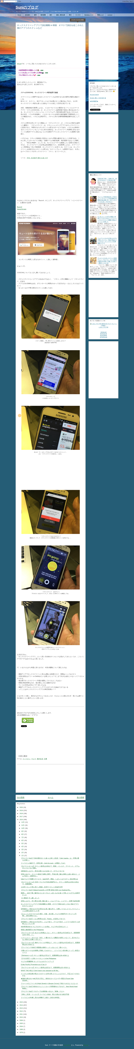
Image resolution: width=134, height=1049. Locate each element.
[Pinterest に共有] (26, 756)
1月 (22, 855)
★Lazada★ (103, 335)
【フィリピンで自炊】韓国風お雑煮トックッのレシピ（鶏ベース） (44, 947)
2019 (21, 810)
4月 (22, 846)
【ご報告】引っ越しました (30, 898)
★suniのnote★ (94, 94)
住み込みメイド (88, 15)
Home (19, 15)
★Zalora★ (103, 332)
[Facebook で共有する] (25, 756)
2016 (21, 819)
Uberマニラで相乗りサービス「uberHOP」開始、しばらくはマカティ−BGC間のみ (49, 879)
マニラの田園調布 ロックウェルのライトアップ (37, 961)
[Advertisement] (50, 47)
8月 (22, 834)
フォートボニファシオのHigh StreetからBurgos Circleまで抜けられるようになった (49, 983)
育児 (70, 15)
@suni (19, 64)
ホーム (50, 797)
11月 (23, 825)
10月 (23, 828)
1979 (21, 1032)
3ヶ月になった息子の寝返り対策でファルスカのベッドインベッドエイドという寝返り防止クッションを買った (107, 219)
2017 (21, 816)
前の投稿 (80, 797)
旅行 (51, 15)
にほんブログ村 (103, 327)
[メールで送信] (19, 756)
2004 (21, 1026)
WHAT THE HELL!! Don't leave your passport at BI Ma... (40, 970)
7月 (22, 837)
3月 (22, 849)
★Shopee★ (103, 334)
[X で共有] (23, 756)
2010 (21, 1017)
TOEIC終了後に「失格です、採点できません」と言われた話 (107, 179)
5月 (22, 843)
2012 (21, 1011)
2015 (21, 1002)
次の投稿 (20, 797)
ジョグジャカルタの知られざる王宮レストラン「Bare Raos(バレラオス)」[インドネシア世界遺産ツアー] (107, 240)
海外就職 (43, 15)
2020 (21, 807)
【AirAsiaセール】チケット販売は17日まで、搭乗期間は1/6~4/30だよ (45, 955)
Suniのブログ (27, 7)
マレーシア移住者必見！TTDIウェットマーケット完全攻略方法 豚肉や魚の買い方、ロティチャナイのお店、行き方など (108, 199)
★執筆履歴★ (94, 101)
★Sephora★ (103, 337)
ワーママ (77, 15)
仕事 (45, 759)
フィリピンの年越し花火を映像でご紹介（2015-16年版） (40, 997)
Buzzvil (19, 207)
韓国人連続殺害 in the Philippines (32, 930)
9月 (22, 831)
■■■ (42, 70)
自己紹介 (27, 15)
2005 (21, 1023)
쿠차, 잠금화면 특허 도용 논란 (37, 158)
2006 (21, 1020)
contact (110, 15)
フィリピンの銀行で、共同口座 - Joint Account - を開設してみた (43, 863)
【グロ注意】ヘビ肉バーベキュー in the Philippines (38, 958)
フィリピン (26, 759)
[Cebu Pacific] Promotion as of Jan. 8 (33, 964)
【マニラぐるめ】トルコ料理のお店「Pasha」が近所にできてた (43, 919)
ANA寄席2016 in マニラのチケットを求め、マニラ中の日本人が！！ (44, 927)
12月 (23, 822)
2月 (22, 852)
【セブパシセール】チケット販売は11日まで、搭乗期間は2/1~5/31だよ (45, 967)
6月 (22, 840)
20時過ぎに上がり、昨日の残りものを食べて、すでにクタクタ (42, 871)
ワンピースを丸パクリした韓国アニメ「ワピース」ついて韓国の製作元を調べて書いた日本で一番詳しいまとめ (107, 260)
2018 (21, 813)
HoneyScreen (21, 209)
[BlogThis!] (21, 756)
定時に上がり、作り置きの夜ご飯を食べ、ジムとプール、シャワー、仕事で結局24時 (50, 901)
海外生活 (40, 759)
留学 (35, 15)
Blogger (86, 1045)
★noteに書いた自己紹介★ (98, 98)
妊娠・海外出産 (60, 15)
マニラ (33, 759)
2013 (21, 1008)
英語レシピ (100, 15)
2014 (21, 1005)
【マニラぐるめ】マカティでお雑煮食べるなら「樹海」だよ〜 (42, 991)
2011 (21, 1014)
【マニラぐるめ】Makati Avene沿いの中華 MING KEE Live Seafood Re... (46, 890)
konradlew (67, 1045)
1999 (21, 1029)
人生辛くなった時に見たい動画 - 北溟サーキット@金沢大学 (42, 887)
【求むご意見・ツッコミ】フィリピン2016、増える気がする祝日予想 (45, 994)
